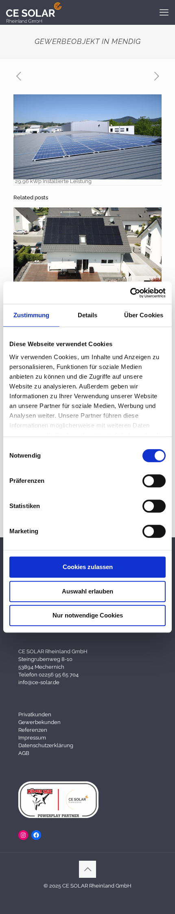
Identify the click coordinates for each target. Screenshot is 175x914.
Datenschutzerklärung (45, 745)
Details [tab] (88, 315)
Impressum (32, 738)
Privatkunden (34, 714)
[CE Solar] (33, 12)
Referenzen (32, 730)
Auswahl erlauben (87, 591)
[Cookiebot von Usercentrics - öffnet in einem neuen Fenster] (130, 293)
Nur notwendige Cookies (87, 615)
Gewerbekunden (39, 722)
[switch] (154, 480)
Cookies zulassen (88, 566)
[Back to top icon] (87, 869)
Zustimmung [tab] (31, 315)
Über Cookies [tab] (143, 315)
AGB (23, 753)
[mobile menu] (164, 12)
